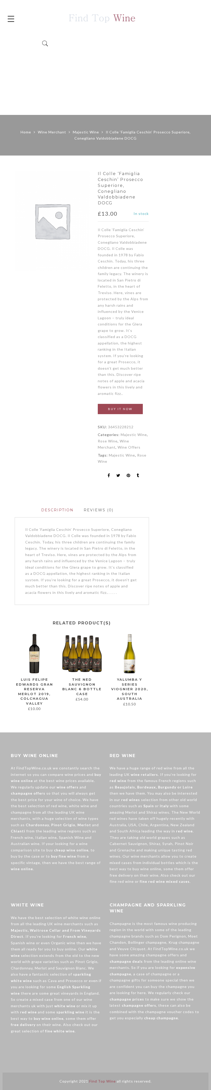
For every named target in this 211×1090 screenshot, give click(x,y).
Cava (52, 980)
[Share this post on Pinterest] (128, 476)
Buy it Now (120, 409)
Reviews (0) (98, 510)
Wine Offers (129, 447)
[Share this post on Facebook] (109, 476)
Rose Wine (108, 441)
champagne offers (162, 955)
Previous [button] (14, 672)
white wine (79, 806)
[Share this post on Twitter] (118, 476)
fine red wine (122, 881)
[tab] (57, 510)
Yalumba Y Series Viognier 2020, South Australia (129, 689)
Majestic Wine (86, 132)
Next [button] (146, 672)
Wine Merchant (52, 132)
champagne (21, 812)
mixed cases (121, 862)
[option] (52, 221)
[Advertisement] (105, 76)
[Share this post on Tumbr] (138, 476)
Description (57, 510)
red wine (59, 806)
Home (26, 132)
